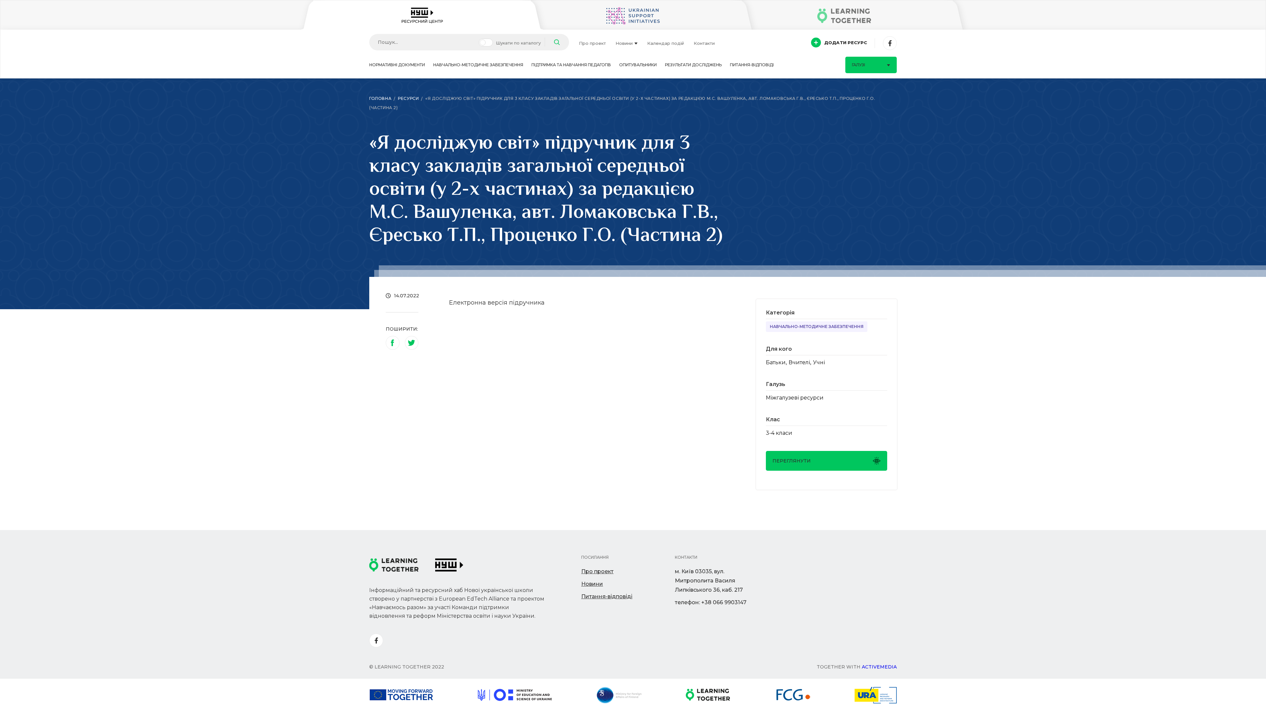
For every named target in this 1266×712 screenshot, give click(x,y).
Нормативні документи (397, 64)
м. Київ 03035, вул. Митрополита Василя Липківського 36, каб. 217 (709, 580)
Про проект (592, 43)
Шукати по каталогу (518, 42)
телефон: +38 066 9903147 (710, 602)
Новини (624, 43)
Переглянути (791, 461)
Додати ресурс (845, 42)
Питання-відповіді (752, 64)
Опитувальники (638, 64)
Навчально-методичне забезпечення (478, 64)
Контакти (704, 43)
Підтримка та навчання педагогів (571, 64)
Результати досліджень (693, 64)
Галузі (858, 64)
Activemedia (879, 667)
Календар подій (665, 43)
